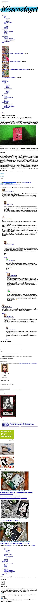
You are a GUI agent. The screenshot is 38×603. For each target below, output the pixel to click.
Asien (4, 17)
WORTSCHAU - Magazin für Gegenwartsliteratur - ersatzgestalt (12, 423)
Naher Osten (8, 18)
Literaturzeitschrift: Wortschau (28, 423)
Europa (5, 23)
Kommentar (2, 349)
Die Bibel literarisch (7, 41)
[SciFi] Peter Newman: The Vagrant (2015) (8, 77)
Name (1, 351)
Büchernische (2, 173)
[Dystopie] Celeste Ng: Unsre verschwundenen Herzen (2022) (11, 61)
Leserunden (5, 33)
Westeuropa (7, 26)
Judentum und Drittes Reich (8, 38)
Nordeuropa (7, 90)
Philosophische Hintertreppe (8, 105)
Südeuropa (7, 25)
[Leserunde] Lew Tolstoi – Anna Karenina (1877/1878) (14, 543)
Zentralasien (8, 21)
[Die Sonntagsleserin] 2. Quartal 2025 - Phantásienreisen (10, 426)
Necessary (3, 593)
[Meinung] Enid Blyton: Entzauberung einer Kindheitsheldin (14, 422)
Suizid (30, 182)
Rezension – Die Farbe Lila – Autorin (8, 424)
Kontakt (3, 2)
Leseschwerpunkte (5, 36)
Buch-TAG (5, 32)
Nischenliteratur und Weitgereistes (9, 40)
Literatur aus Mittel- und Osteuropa (9, 104)
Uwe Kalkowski (4, 427)
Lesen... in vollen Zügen (8, 191)
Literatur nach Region (5, 15)
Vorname (1, 386)
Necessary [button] (2, 592)
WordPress (33, 545)
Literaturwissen (6, 35)
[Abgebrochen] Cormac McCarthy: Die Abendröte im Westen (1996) (12, 53)
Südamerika (6, 28)
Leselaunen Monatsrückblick (8, 31)
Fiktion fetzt (2, 176)
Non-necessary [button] (3, 597)
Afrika (5, 16)
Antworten (3, 200)
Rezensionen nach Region (12, 182)
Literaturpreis (6, 100)
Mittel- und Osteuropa (9, 89)
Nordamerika (6, 27)
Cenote (21, 545)
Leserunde (1, 490)
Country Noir (6, 37)
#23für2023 (5, 30)
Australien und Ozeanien (8, 22)
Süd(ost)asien (8, 85)
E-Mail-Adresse (2, 353)
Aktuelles (3, 95)
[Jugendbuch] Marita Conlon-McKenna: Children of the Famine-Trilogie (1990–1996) (15, 69)
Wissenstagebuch (9, 203)
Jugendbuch (23, 182)
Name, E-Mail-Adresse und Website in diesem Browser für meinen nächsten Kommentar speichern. (16, 356)
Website (1, 354)
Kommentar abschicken (3, 361)
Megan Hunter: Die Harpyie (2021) (9, 520)
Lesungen (5, 99)
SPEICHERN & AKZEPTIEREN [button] (6, 601)
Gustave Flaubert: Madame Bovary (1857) (9, 184)
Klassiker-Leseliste (5, 94)
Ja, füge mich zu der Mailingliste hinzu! (7, 358)
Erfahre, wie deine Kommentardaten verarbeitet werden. (28, 363)
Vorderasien (7, 20)
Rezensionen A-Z (4, 80)
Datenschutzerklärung (5, 1)
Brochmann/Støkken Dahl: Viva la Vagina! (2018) (13, 498)
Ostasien (7, 84)
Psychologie (27, 182)
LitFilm (3, 42)
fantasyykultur (11, 260)
